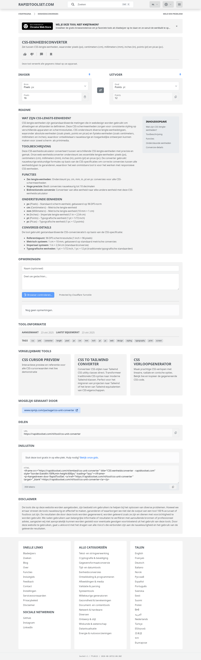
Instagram (29, 622)
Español (139, 581)
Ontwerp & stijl (87, 619)
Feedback (28, 581)
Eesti (137, 595)
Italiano (139, 567)
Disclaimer (29, 605)
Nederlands (141, 619)
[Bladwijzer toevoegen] (51, 54)
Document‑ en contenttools (94, 605)
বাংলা (137, 638)
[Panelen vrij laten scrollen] (89, 74)
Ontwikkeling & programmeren (96, 576)
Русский (139, 576)
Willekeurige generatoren (93, 595)
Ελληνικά (140, 628)
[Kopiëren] (175, 97)
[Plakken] (85, 97)
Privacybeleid (30, 600)
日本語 (138, 633)
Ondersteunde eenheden (158, 142)
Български (141, 642)
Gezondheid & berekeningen (95, 600)
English (139, 553)
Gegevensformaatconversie (94, 562)
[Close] (176, 26)
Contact (27, 586)
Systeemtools (86, 591)
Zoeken (27, 558)
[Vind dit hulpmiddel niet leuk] (32, 54)
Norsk (138, 572)
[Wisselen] (100, 90)
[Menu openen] (179, 4)
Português (141, 586)
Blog (25, 562)
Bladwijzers (29, 553)
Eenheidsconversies (90, 572)
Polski (138, 605)
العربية (138, 614)
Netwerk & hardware (90, 609)
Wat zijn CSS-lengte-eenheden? (156, 128)
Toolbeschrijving (154, 134)
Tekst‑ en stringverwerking (94, 553)
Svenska (139, 591)
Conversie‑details (154, 147)
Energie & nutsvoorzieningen (95, 633)
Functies (150, 138)
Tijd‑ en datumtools (90, 567)
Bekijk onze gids (89, 457)
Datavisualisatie (88, 628)
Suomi (138, 600)
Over (26, 567)
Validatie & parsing (89, 586)
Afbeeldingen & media (91, 581)
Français (139, 558)
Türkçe (138, 623)
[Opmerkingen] (41, 54)
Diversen (84, 614)
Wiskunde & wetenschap (93, 623)
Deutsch (139, 562)
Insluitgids (29, 576)
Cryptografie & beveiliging (93, 558)
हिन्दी (137, 609)
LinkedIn (28, 627)
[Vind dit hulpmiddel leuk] (25, 54)
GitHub (27, 618)
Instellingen (29, 591)
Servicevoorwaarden (34, 595)
